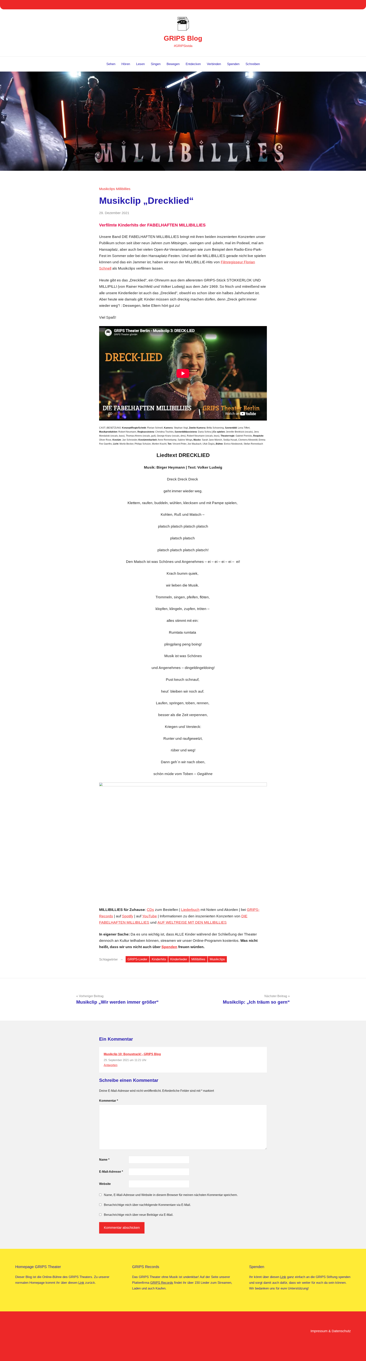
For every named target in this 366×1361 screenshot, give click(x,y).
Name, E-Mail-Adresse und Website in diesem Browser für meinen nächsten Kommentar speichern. (171, 1195)
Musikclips (217, 959)
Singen (156, 64)
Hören (125, 64)
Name (104, 1159)
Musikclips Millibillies (114, 189)
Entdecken (193, 64)
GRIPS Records (161, 1282)
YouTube (149, 916)
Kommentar (108, 1100)
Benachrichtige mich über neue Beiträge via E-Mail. (138, 1214)
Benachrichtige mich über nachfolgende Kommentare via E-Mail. (147, 1204)
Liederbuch (190, 910)
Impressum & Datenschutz (331, 1331)
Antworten (110, 1065)
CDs (150, 910)
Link (81, 1282)
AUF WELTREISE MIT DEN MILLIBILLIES (192, 922)
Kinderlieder (178, 959)
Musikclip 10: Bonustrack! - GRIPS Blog (132, 1054)
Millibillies (198, 959)
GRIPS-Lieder (137, 959)
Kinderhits (159, 959)
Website (105, 1183)
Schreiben (253, 64)
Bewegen (173, 64)
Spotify (127, 916)
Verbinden (214, 64)
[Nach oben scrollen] (358, 1353)
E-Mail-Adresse (111, 1171)
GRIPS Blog (183, 38)
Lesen (140, 64)
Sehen (110, 64)
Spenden (233, 64)
